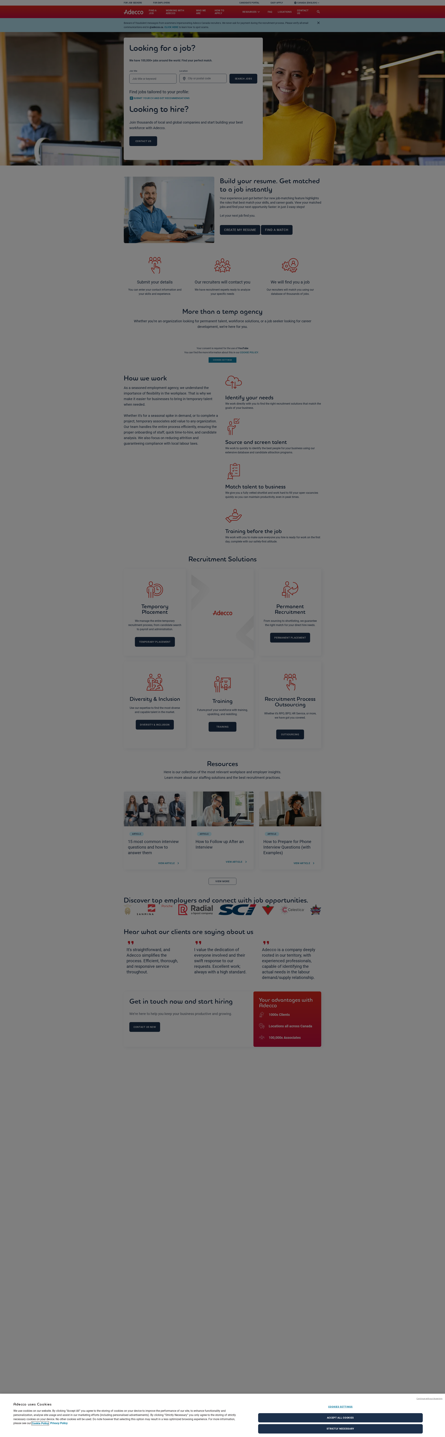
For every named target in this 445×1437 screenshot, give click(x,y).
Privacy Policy (59, 1423)
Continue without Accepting (429, 1398)
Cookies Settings (340, 1406)
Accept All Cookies (340, 1417)
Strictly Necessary (340, 1428)
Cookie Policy (40, 1423)
